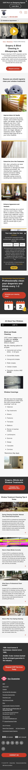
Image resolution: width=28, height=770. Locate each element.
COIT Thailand (22, 737)
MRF (4, 684)
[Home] (4, 12)
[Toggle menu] (25, 12)
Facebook (3, 743)
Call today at (9, 17)
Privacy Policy (12, 762)
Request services (14, 69)
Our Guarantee (14, 678)
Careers (5, 689)
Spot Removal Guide (8, 700)
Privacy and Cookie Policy (21, 762)
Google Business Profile (10, 721)
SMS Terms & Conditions (7, 765)
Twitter (12, 743)
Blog (4, 703)
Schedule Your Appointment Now (14, 487)
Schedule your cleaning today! (12, 295)
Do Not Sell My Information (9, 692)
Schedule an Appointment (10, 20)
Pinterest (17, 743)
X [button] (26, 1)
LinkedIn (21, 743)
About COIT (6, 686)
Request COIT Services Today (14, 668)
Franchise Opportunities (9, 695)
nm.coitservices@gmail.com (10, 718)
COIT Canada (9, 737)
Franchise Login (7, 697)
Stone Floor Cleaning (8, 728)
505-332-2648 (6, 717)
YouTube (3, 749)
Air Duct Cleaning (20, 728)
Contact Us (14, 755)
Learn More (15, 6)
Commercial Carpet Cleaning (10, 731)
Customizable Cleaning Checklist (11, 706)
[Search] (20, 12)
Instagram (8, 743)
